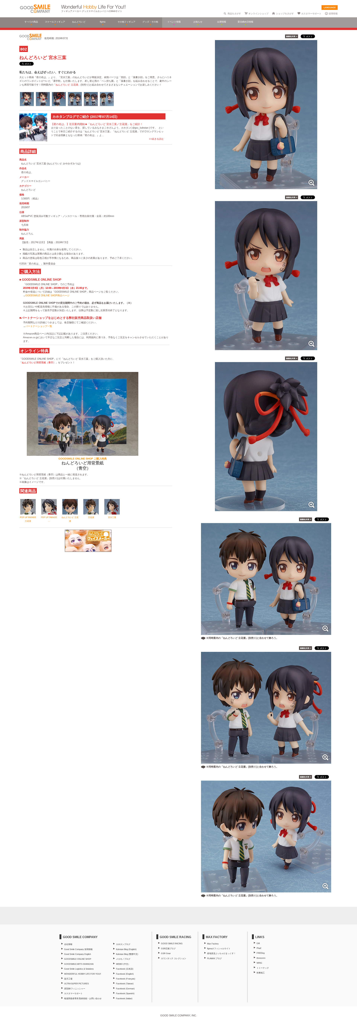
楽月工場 (68, 979)
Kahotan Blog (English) (126, 949)
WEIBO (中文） (123, 964)
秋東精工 (261, 973)
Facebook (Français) (125, 979)
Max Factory (213, 944)
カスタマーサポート (311, 13)
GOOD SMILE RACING (172, 943)
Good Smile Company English (77, 954)
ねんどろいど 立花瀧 (67, 84)
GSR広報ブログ (168, 948)
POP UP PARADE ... (49, 519)
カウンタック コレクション (173, 958)
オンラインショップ (258, 13)
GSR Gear (166, 953)
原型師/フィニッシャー (74, 988)
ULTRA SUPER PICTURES (76, 983)
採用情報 (333, 13)
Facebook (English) (125, 974)
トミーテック (263, 968)
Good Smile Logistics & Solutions (79, 969)
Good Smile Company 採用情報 (78, 949)
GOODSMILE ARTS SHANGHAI (79, 964)
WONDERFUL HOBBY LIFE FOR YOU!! (82, 974)
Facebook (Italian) (124, 998)
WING (259, 963)
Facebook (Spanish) (125, 993)
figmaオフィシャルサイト (218, 948)
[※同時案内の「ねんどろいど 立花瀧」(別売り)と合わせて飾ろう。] (266, 633)
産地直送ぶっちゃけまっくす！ (221, 953)
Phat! (259, 948)
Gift (258, 943)
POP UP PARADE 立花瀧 (28, 519)
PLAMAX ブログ (214, 958)
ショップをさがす (285, 13)
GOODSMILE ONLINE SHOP (77, 959)
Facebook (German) (125, 988)
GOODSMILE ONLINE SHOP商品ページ (47, 295)
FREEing (261, 953)
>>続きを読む (156, 139)
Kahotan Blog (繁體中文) (127, 954)
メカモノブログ (123, 959)
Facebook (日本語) (124, 969)
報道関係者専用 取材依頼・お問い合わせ (83, 998)
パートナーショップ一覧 (38, 326)
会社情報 (68, 944)
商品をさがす (234, 13)
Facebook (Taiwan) (125, 983)
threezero (261, 958)
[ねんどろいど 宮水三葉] (266, 187)
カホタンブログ (123, 944)
